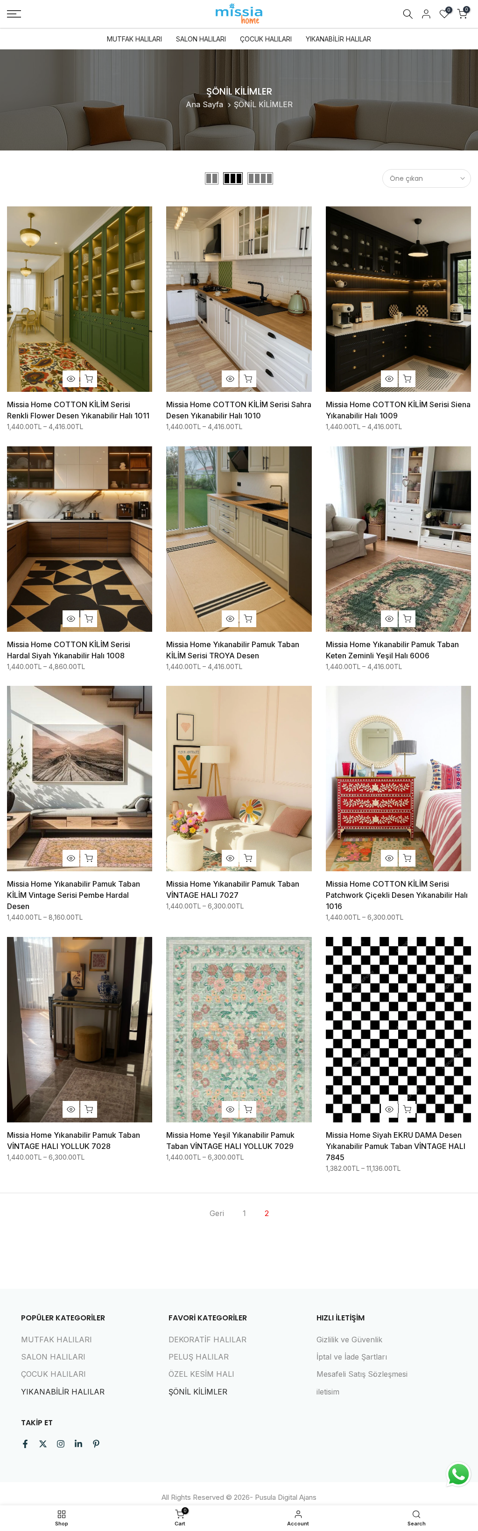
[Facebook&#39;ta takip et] (25, 1443)
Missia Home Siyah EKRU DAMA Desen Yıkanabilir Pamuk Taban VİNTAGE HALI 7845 (395, 1146)
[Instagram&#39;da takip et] (60, 1443)
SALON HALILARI (201, 39)
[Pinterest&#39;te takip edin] (96, 1443)
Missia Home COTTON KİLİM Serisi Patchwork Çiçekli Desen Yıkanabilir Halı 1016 (397, 895)
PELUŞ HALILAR (199, 1356)
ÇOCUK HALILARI (266, 39)
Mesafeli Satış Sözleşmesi (362, 1374)
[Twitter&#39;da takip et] (43, 1443)
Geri (217, 1213)
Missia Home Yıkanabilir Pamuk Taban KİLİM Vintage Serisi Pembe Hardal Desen (73, 895)
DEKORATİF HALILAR (207, 1339)
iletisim (327, 1391)
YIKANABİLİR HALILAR (338, 39)
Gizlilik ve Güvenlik (349, 1339)
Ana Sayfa (204, 104)
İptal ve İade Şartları (351, 1356)
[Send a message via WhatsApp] (458, 1474)
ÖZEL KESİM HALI (201, 1374)
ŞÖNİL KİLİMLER (198, 1391)
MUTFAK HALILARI (134, 39)
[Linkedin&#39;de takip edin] (78, 1443)
